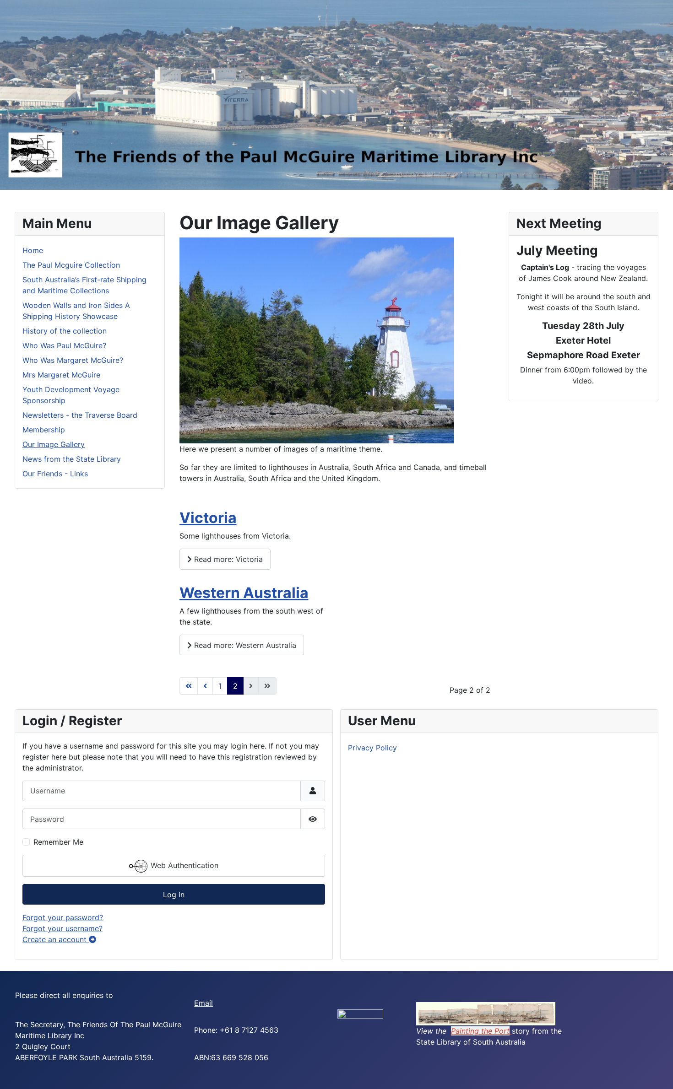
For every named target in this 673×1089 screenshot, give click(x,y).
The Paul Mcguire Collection (71, 265)
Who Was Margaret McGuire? (72, 360)
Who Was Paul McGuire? (64, 345)
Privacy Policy (372, 747)
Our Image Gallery (53, 444)
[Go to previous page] (205, 686)
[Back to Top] (657, 1072)
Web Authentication (183, 865)
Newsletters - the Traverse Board (79, 415)
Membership (43, 429)
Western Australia (244, 593)
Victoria (208, 518)
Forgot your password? (62, 917)
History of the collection (64, 330)
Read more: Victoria (227, 559)
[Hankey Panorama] (485, 1013)
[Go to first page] (188, 686)
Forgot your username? (62, 928)
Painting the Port (480, 1030)
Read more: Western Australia (244, 645)
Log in (174, 894)
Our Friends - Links (55, 473)
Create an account (55, 939)
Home (32, 250)
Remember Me (58, 841)
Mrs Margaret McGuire (61, 374)
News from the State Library (71, 459)
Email (203, 1003)
